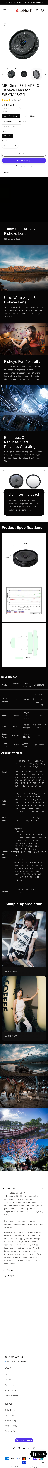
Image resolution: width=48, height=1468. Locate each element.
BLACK (7, 136)
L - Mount (8, 121)
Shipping (4, 108)
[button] (4, 10)
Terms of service (11, 1395)
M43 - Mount (24, 121)
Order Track (10, 1410)
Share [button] (6, 173)
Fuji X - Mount (30, 116)
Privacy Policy (10, 1421)
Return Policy (10, 1415)
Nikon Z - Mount (12, 127)
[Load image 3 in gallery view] (36, 74)
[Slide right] (45, 74)
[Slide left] (2, 74)
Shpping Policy (11, 1426)
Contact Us (9, 1385)
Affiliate (8, 1380)
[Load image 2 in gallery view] (24, 74)
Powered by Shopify (30, 1467)
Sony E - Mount (10, 116)
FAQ (6, 1374)
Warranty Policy (11, 1431)
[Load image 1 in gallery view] (11, 74)
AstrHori (20, 1467)
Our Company (10, 1390)
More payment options (24, 166)
